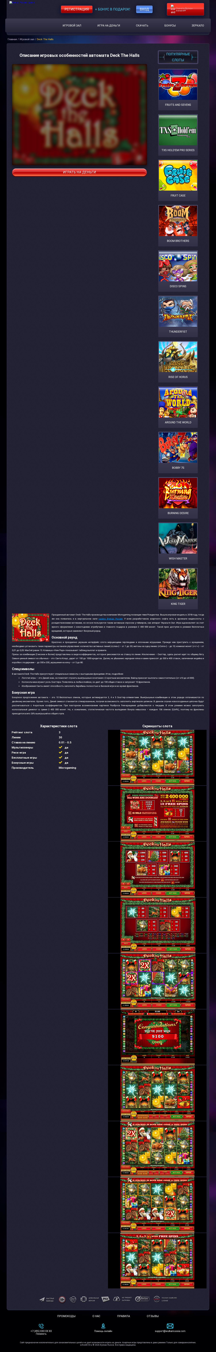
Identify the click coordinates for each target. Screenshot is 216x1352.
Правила (123, 1316)
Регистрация (76, 9)
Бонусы (170, 25)
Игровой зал (72, 25)
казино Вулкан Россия (111, 618)
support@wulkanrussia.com (170, 1331)
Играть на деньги (79, 172)
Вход (144, 9)
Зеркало (198, 25)
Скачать (142, 25)
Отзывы (153, 1316)
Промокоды (66, 1316)
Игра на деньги (108, 25)
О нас (96, 1316)
